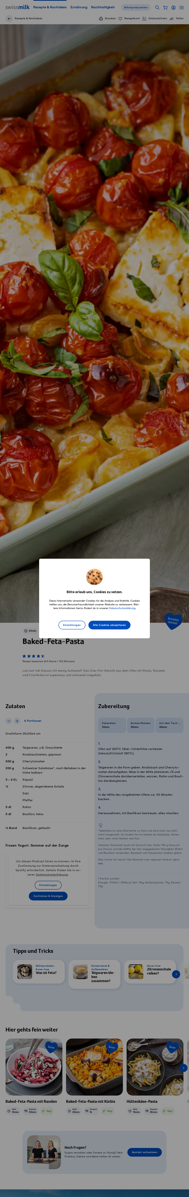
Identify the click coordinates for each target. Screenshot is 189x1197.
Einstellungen (72, 625)
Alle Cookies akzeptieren (109, 625)
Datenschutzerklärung (122, 608)
